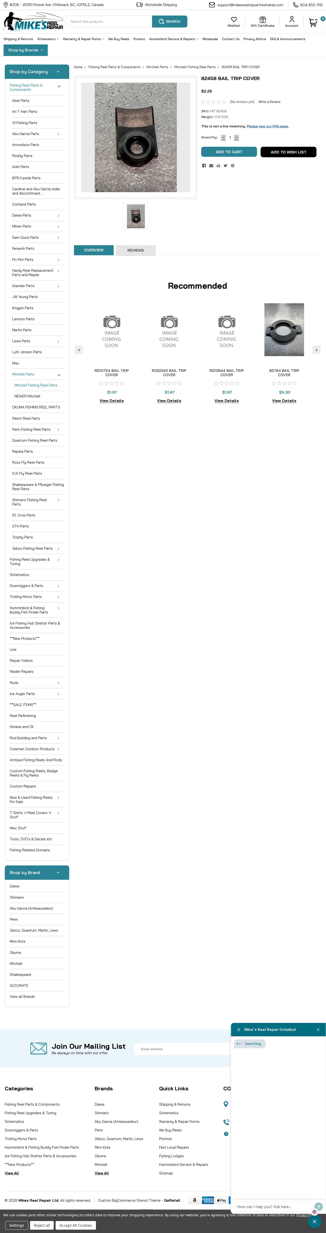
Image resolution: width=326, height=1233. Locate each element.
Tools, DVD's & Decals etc (31, 839)
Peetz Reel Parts (26, 418)
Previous (79, 350)
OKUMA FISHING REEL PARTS (36, 407)
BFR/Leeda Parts (26, 178)
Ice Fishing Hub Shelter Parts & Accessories (35, 625)
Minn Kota (17, 941)
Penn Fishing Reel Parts (31, 429)
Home (78, 67)
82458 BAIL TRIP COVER (241, 67)
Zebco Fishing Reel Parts (32, 548)
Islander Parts (23, 285)
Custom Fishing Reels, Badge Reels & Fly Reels (34, 773)
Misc (15, 363)
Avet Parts (20, 166)
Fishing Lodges (171, 1156)
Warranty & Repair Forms (82, 39)
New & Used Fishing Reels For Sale (31, 799)
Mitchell (16, 963)
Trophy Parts (22, 537)
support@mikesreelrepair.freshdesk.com (250, 5)
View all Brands (22, 996)
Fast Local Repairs (174, 1147)
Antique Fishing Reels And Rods (36, 760)
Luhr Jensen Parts (27, 352)
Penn (14, 919)
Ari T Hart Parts (24, 111)
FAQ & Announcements (287, 39)
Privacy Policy (306, 1215)
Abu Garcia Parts (25, 133)
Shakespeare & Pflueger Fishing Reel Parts (38, 486)
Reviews (135, 250)
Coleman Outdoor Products (32, 749)
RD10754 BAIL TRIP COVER (112, 372)
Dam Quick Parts (25, 237)
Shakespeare (20, 974)
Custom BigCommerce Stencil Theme (129, 1200)
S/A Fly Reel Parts (27, 473)
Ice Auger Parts (22, 693)
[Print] (218, 166)
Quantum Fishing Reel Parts (34, 440)
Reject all (42, 1225)
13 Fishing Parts (24, 122)
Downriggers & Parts (26, 585)
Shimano (17, 897)
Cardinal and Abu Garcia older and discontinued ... (36, 191)
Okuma (15, 952)
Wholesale (210, 39)
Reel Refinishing (23, 715)
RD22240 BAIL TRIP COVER (169, 372)
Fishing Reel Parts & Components (26, 87)
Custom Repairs (23, 786)
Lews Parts (21, 341)
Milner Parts (21, 226)
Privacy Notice (255, 39)
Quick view (111, 357)
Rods (14, 682)
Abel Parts (20, 100)
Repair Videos (21, 660)
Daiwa (14, 886)
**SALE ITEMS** (23, 704)
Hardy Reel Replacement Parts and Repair (32, 272)
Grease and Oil (22, 726)
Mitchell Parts (23, 374)
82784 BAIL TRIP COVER (284, 372)
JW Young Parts (25, 296)
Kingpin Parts (22, 308)
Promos (139, 39)
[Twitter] (225, 166)
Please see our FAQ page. (268, 126)
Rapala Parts (22, 451)
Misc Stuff (18, 828)
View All (12, 1173)
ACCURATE (19, 985)
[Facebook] (204, 166)
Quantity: (209, 137)
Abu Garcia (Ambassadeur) (31, 908)
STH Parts (20, 526)
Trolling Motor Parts (26, 596)
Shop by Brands (23, 50)
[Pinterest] (233, 166)
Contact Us (231, 39)
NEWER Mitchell (27, 396)
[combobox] (126, 21)
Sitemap (166, 1173)
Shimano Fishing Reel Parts (29, 502)
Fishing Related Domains (30, 850)
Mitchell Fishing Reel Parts (36, 385)
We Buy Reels (118, 39)
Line (13, 649)
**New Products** (24, 638)
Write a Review (269, 102)
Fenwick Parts (23, 248)
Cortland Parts (24, 204)
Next (316, 350)
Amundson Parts (25, 144)
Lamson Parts (23, 319)
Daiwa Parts (21, 215)
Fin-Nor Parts (22, 259)
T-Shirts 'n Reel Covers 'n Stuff (30, 814)
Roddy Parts (22, 155)
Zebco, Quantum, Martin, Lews (34, 930)
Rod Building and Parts (28, 738)
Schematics (47, 39)
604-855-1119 (311, 5)
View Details (112, 400)
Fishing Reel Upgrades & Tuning (30, 561)
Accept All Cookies (75, 1225)
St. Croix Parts (23, 515)
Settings (16, 1225)
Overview (93, 250)
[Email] (211, 166)
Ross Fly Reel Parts (28, 462)
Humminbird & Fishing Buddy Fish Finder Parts (29, 610)
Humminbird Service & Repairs (172, 39)
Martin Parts (22, 330)
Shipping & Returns (18, 39)
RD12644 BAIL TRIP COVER (227, 372)
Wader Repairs (22, 671)
